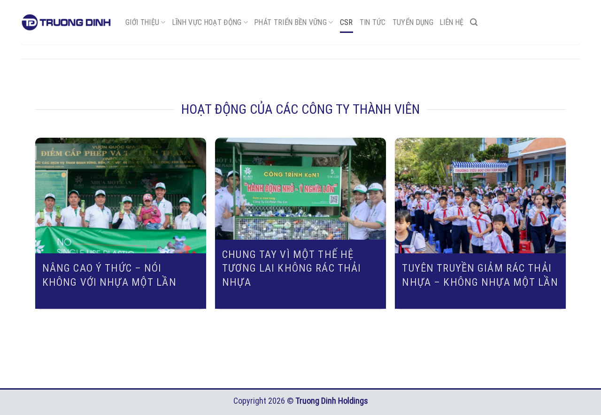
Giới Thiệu (142, 22)
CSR (346, 22)
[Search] (474, 22)
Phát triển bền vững (290, 22)
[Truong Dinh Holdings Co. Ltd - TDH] (66, 22)
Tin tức (373, 22)
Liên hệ (451, 22)
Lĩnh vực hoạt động (207, 22)
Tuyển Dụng (413, 22)
